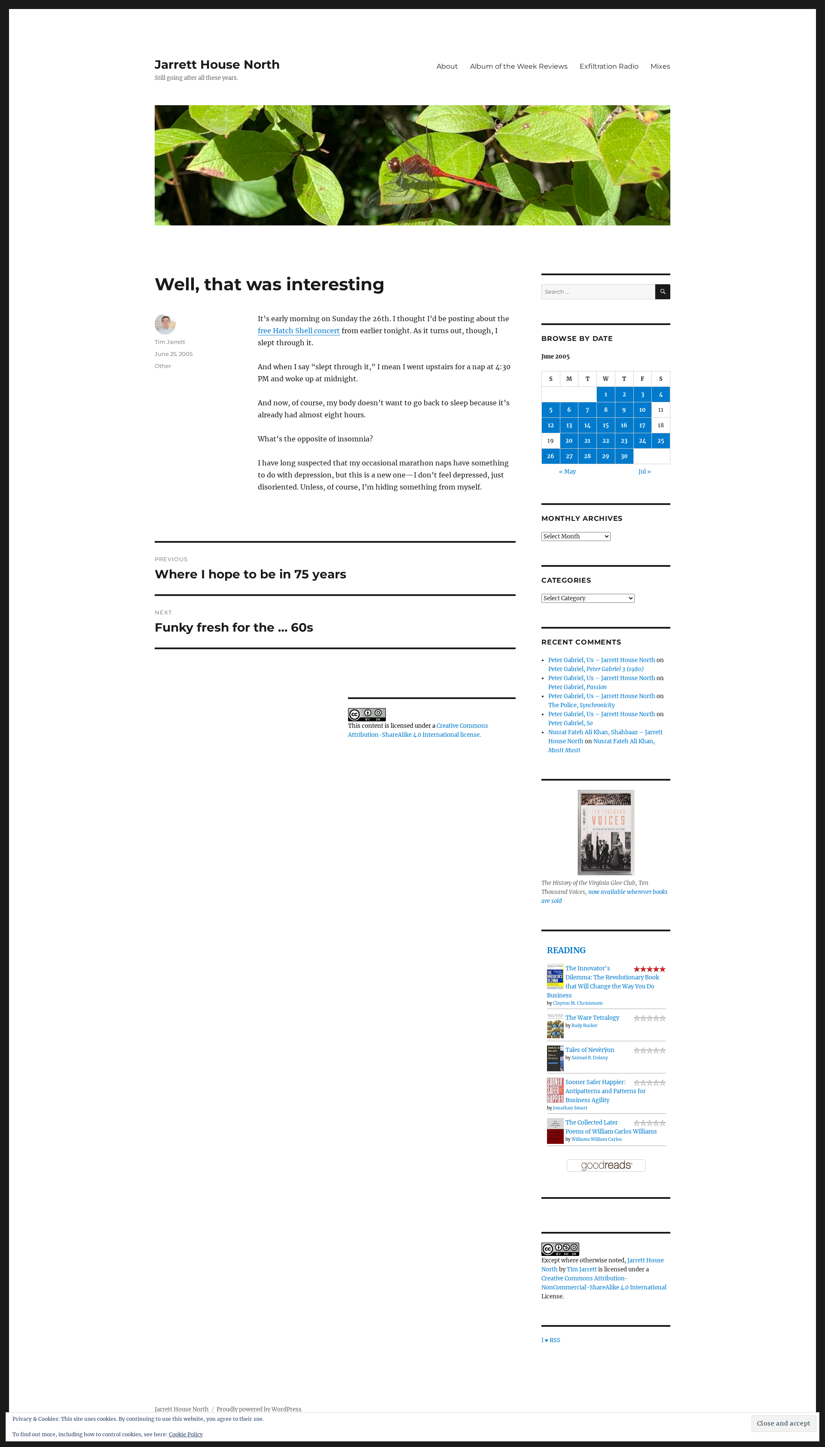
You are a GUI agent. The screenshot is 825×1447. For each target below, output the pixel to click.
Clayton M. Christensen (578, 1003)
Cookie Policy (186, 1434)
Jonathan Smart (570, 1108)
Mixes (660, 66)
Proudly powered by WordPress (259, 1409)
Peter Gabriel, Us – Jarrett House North (601, 660)
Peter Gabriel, (596, 669)
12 (551, 425)
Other (163, 365)
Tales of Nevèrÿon (589, 1050)
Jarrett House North (217, 64)
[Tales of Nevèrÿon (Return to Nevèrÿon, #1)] (555, 1058)
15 (606, 425)
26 (550, 456)
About (447, 66)
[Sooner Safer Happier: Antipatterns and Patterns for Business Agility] (555, 1090)
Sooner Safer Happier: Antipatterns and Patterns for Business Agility (605, 1091)
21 (587, 440)
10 (642, 409)
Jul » (645, 471)
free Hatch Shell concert (299, 330)
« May (567, 471)
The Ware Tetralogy (592, 1017)
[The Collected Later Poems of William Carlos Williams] (555, 1130)
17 (642, 425)
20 (569, 440)
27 (569, 456)
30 (624, 456)
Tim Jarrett (170, 341)
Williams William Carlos (596, 1139)
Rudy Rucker (584, 1025)
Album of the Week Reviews (519, 66)
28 (587, 456)
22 (605, 440)
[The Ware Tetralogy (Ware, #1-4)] (555, 1025)
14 (587, 425)
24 (642, 440)
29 (605, 456)
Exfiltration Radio (609, 66)
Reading (566, 950)
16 (624, 425)
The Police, (581, 705)
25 (660, 440)
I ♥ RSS (550, 1340)
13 (569, 425)
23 (624, 440)
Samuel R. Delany (589, 1058)
